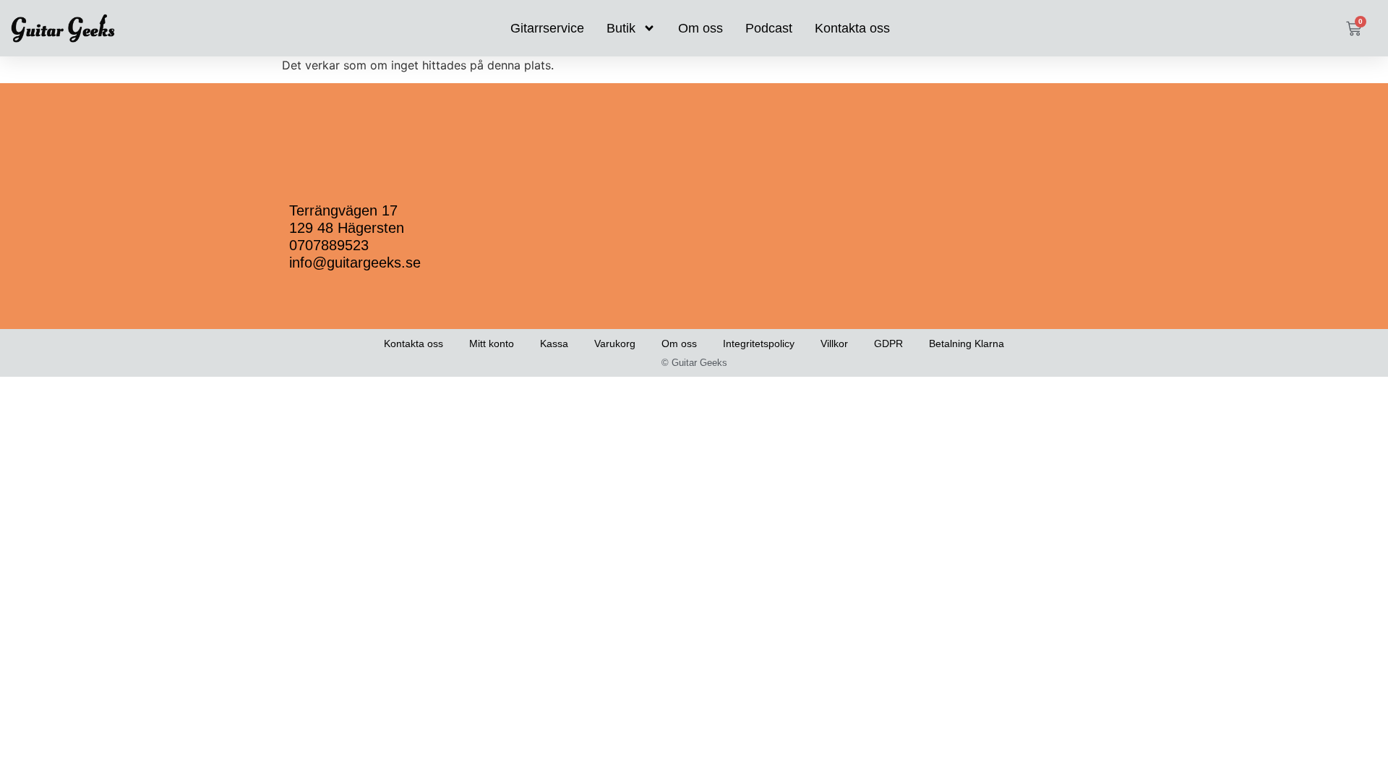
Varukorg (614, 343)
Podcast (768, 28)
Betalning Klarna (966, 343)
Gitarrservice (547, 28)
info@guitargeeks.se (355, 262)
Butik (621, 28)
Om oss (700, 28)
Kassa (554, 343)
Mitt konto (491, 343)
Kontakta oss (852, 28)
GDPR (888, 343)
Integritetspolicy (758, 343)
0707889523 (329, 245)
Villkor (834, 343)
